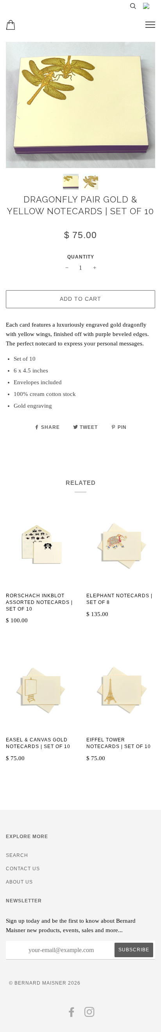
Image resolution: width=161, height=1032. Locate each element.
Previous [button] (15, 111)
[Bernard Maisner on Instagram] (89, 1014)
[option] (80, 105)
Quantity (80, 257)
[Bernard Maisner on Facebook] (71, 1014)
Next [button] (145, 111)
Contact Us (23, 868)
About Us (19, 882)
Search (17, 855)
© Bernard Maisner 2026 (44, 983)
